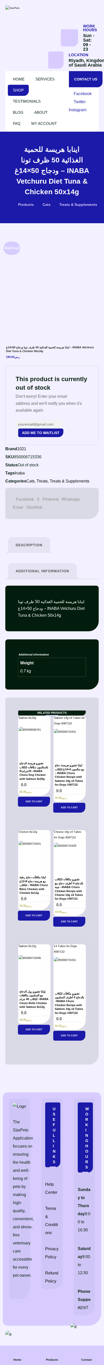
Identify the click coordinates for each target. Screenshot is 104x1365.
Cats (30, 481)
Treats (42, 481)
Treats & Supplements (69, 481)
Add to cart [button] (33, 801)
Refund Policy (51, 1277)
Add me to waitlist (41, 433)
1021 (21, 449)
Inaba (20, 473)
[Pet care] (26, 8)
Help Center (51, 1188)
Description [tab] (29, 545)
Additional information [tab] (42, 571)
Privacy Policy (52, 1253)
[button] (81, 93)
